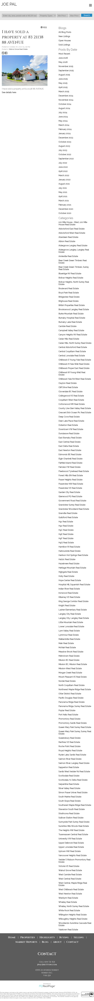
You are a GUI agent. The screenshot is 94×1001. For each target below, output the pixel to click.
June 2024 (63, 117)
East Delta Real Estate (69, 446)
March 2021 (64, 200)
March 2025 (64, 91)
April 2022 (63, 171)
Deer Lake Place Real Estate (71, 421)
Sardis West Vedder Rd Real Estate (74, 771)
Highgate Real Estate (68, 572)
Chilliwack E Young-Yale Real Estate (75, 360)
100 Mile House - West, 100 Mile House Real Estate (73, 223)
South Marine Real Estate (70, 797)
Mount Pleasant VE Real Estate (73, 677)
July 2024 (63, 112)
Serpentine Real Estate (69, 784)
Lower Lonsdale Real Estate (71, 626)
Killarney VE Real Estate (69, 597)
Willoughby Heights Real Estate (73, 919)
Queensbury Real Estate (69, 738)
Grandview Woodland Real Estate (74, 509)
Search (87, 15)
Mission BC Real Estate (69, 660)
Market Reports (26, 942)
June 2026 (63, 58)
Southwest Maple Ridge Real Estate (75, 805)
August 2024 (64, 108)
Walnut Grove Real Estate (18, 49)
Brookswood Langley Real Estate (74, 309)
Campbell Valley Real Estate (71, 330)
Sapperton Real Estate (69, 767)
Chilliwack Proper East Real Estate (74, 368)
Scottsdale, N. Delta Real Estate (73, 780)
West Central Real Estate (70, 879)
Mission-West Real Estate (70, 668)
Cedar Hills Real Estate (69, 339)
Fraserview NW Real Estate (71, 484)
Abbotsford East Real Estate (71, 229)
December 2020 (66, 209)
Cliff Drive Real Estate (68, 387)
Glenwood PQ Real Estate (70, 496)
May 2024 (63, 121)
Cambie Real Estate (67, 326)
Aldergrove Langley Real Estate (73, 245)
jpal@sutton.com (47, 964)
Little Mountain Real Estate (71, 622)
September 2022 (66, 158)
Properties (27, 937)
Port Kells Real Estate (68, 714)
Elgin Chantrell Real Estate (70, 458)
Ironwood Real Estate (68, 593)
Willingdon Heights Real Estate (73, 915)
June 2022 (63, 167)
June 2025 (63, 79)
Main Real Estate (66, 643)
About (57, 942)
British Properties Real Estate (72, 305)
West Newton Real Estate (70, 894)
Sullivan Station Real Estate (71, 817)
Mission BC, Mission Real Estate (73, 664)
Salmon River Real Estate (70, 759)
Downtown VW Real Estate (71, 429)
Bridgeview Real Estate (69, 297)
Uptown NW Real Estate (70, 851)
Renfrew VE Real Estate (69, 742)
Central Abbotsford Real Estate (73, 347)
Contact (72, 942)
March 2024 (64, 125)
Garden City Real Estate (69, 492)
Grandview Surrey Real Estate (72, 505)
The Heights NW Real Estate (71, 830)
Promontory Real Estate (69, 719)
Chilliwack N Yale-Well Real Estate (74, 364)
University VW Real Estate (70, 838)
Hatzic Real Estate (67, 559)
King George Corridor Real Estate (73, 601)
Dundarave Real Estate (69, 433)
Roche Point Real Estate (69, 746)
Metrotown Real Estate (69, 656)
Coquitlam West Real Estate (71, 400)
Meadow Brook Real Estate (71, 652)
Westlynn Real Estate (68, 898)
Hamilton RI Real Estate (69, 547)
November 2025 (66, 66)
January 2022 (64, 179)
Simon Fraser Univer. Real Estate (73, 792)
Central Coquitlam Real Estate (72, 351)
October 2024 (65, 104)
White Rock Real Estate (69, 910)
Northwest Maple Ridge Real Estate (75, 689)
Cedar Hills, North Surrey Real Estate (75, 343)
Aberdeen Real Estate (68, 237)
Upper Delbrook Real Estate (71, 843)
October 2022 (65, 154)
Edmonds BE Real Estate (70, 454)
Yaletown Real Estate (68, 929)
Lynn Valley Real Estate (69, 631)
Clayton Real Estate (67, 383)
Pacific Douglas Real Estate (71, 698)
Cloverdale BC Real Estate (70, 391)
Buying (64, 937)
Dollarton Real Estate (68, 425)
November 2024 (66, 100)
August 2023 (64, 146)
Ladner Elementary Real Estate (73, 610)
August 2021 (64, 184)
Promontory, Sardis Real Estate (73, 723)
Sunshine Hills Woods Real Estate (74, 826)
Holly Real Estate (66, 576)
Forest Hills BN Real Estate (71, 475)
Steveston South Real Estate (72, 809)
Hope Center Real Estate (70, 580)
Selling (79, 937)
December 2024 (66, 96)
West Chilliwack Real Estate (71, 889)
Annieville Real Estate (68, 256)
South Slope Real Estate (70, 801)
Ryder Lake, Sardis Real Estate (72, 755)
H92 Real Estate (66, 526)
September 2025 (66, 70)
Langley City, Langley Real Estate (74, 618)
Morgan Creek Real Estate (70, 672)
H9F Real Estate (66, 538)
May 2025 (63, 83)
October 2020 (65, 213)
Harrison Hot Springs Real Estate (73, 555)
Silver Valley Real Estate (69, 788)
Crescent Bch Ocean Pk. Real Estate (75, 412)
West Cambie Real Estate (70, 874)
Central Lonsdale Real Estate (72, 355)
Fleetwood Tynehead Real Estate (74, 471)
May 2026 (63, 62)
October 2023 (65, 142)
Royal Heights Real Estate (70, 750)
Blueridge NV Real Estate (70, 273)
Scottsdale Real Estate (69, 776)
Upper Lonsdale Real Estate (71, 847)
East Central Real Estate (69, 442)
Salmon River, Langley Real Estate (74, 763)
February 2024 (65, 129)
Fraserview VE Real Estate (70, 488)
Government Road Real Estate (72, 500)
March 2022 (64, 175)
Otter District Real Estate (70, 693)
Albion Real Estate (67, 241)
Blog (45, 942)
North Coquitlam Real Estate (71, 685)
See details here (9, 92)
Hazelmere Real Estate (69, 563)
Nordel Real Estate (67, 681)
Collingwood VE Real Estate (71, 396)
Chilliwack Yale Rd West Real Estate (75, 379)
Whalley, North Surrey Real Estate (74, 906)
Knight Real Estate (67, 605)
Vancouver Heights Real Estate (73, 855)
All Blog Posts (65, 32)
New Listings (64, 36)
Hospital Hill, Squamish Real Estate (74, 584)
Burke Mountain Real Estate (71, 313)
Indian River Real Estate (69, 589)
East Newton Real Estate (70, 450)
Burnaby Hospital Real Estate (72, 318)
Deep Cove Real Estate (69, 417)
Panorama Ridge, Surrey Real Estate (75, 706)
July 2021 (63, 188)
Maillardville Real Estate (69, 639)
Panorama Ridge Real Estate (71, 702)
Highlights (47, 937)
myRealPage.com (47, 986)
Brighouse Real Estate (68, 301)
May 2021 (63, 192)
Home (12, 937)
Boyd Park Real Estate (69, 293)
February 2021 (65, 205)
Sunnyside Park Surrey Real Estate (74, 822)
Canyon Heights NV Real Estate (73, 334)
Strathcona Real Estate (69, 813)
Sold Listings (64, 45)
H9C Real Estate (66, 530)
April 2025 (63, 87)
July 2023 (63, 150)
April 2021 (63, 196)
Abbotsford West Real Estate (72, 233)
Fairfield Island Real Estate (70, 463)
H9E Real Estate (66, 534)
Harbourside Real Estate (69, 551)
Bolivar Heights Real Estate (71, 278)
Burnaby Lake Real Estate (70, 322)
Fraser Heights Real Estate (70, 479)
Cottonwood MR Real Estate (72, 404)
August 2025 (64, 75)
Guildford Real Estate (68, 517)
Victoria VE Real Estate (69, 866)
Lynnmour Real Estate (69, 635)
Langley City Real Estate (70, 614)
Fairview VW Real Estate (69, 467)
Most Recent (64, 54)
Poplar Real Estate (67, 710)
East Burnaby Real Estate (70, 438)
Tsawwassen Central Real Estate (73, 834)
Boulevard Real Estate (69, 288)
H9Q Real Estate (66, 542)
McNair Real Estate (67, 647)
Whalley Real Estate (68, 902)
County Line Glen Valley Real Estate (75, 408)
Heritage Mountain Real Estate (72, 568)
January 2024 (65, 133)
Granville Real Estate (68, 513)
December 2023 (66, 137)
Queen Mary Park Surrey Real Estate (75, 727)
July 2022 (63, 163)
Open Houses (65, 40)
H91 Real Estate (66, 521)
